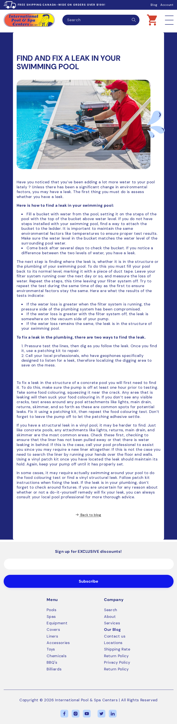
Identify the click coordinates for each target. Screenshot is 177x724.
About (110, 616)
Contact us (115, 636)
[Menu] (169, 20)
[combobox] (100, 20)
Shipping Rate (117, 649)
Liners (52, 636)
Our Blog (112, 629)
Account (167, 5)
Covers (53, 629)
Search (110, 609)
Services (112, 623)
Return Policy (116, 656)
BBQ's (52, 662)
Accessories (58, 642)
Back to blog (91, 515)
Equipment (57, 623)
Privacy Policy (117, 662)
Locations (113, 642)
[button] (152, 20)
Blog (154, 5)
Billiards (54, 669)
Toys (51, 649)
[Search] (133, 20)
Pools (51, 609)
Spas (51, 616)
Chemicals (56, 656)
